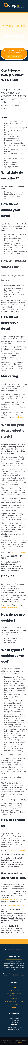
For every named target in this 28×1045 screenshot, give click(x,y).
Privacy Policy (14, 1004)
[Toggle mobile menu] (25, 9)
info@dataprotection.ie (16, 905)
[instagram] (16, 1038)
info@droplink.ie (18, 850)
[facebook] (11, 1038)
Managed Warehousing (14, 993)
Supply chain (14, 996)
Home (14, 987)
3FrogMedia (21, 1042)
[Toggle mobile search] (22, 9)
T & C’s (14, 1007)
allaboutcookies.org (9, 607)
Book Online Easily (14, 990)
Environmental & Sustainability (14, 1001)
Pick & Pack (14, 998)
